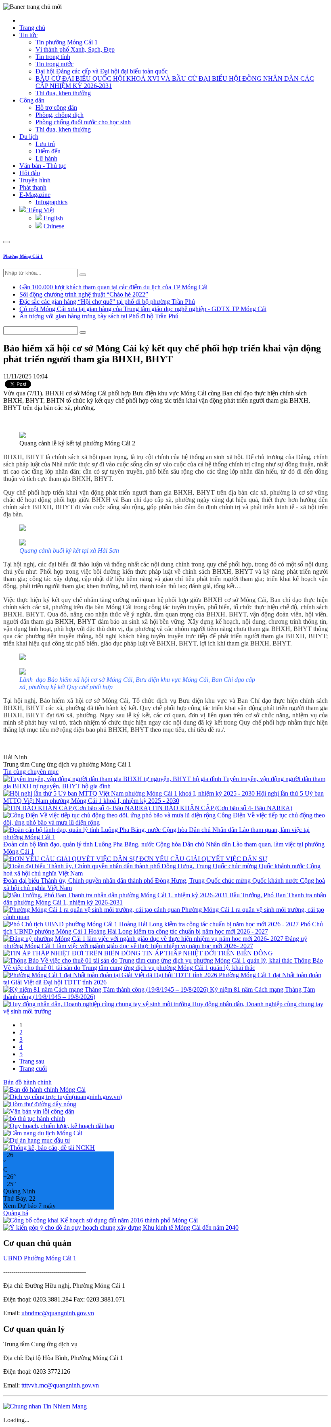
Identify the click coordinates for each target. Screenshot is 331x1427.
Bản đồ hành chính (27, 1082)
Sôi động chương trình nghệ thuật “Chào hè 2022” (83, 294)
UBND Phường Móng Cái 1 (39, 1258)
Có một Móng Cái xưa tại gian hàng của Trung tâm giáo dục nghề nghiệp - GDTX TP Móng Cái (142, 308)
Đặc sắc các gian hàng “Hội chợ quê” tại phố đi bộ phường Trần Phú (107, 301)
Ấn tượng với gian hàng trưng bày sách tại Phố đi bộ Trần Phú (98, 316)
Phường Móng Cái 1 (23, 256)
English (52, 218)
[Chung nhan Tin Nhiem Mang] (45, 1406)
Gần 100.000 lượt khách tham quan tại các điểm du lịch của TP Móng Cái (113, 287)
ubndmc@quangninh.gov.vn (57, 1313)
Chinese (53, 226)
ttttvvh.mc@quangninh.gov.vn (60, 1385)
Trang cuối (33, 1068)
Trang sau (31, 1061)
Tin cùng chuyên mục (31, 771)
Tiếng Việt (40, 210)
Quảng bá (15, 1213)
